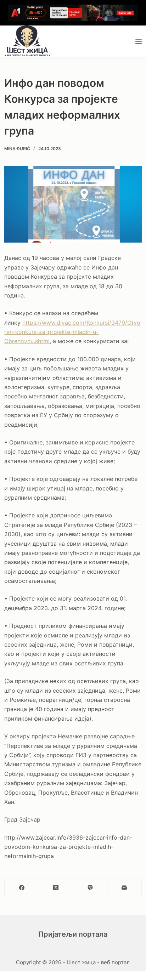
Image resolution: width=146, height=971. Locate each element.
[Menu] (138, 41)
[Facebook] (22, 888)
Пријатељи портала (72, 934)
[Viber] (90, 888)
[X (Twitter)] (56, 888)
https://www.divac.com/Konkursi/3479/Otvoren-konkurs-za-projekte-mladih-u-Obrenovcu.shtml (72, 332)
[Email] (124, 888)
